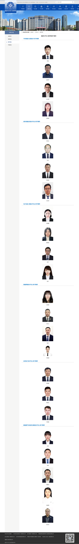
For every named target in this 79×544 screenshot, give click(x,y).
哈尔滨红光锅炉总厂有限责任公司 (20, 533)
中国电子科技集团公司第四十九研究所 (34, 536)
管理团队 (10, 39)
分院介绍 (36, 32)
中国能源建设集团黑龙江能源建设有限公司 (46, 533)
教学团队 (10, 42)
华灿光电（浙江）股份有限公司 (48, 536)
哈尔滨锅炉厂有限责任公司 (32, 533)
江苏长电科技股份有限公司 (21, 536)
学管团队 (10, 44)
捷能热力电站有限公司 (9, 539)
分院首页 (31, 32)
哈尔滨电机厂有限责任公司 (10, 536)
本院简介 (10, 36)
